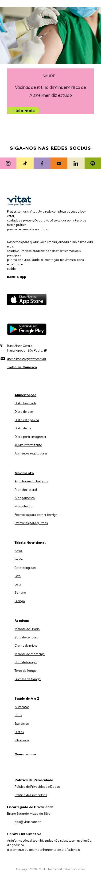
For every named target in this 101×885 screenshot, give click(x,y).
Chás (18, 715)
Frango (20, 601)
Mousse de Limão (27, 629)
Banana (20, 592)
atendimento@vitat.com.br (26, 359)
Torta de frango (26, 670)
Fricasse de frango (28, 679)
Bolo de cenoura (26, 637)
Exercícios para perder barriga (36, 515)
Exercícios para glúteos (31, 523)
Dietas (19, 732)
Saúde (49, 76)
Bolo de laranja (26, 662)
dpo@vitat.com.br (28, 822)
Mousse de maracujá (30, 654)
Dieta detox (23, 428)
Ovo (18, 576)
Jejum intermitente (28, 445)
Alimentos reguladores (31, 453)
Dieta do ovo (24, 411)
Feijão (19, 559)
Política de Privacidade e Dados (37, 786)
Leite (18, 584)
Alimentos (22, 707)
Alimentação (25, 395)
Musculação (23, 506)
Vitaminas (22, 740)
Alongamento (25, 498)
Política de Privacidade (31, 795)
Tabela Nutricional (30, 542)
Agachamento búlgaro (31, 481)
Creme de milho (26, 645)
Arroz (19, 551)
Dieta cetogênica (27, 420)
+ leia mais (23, 110)
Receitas (22, 621)
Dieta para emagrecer (30, 437)
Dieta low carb (25, 403)
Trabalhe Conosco (22, 367)
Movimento (24, 473)
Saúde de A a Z (27, 698)
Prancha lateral (26, 490)
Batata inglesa (25, 568)
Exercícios (22, 723)
